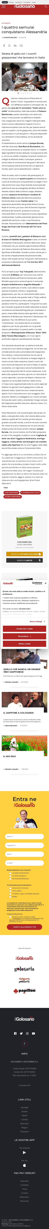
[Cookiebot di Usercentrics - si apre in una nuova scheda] (32, 583)
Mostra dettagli (36, 621)
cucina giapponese (13, 497)
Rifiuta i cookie (24, 644)
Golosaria (11, 2)
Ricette (14, 897)
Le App (33, 2)
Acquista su (24, 560)
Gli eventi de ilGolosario (20, 879)
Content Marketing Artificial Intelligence (16, 1226)
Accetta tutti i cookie (24, 629)
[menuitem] (24, 1085)
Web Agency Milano (16, 1224)
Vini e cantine (17, 891)
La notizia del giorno (19, 876)
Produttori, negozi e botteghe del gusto (25, 894)
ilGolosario (5, 2)
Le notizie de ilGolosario (20, 873)
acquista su (24, 554)
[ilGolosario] (24, 5)
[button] (44, 78)
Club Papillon (27, 2)
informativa (17, 918)
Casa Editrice (18, 2)
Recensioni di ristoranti (20, 888)
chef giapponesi (11, 493)
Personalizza (23, 636)
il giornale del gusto (30, 493)
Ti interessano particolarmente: (19, 885)
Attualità (6, 23)
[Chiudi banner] (45, 583)
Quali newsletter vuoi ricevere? (19, 870)
